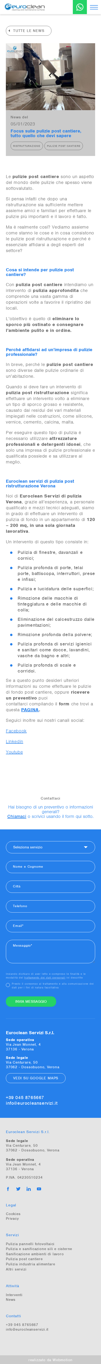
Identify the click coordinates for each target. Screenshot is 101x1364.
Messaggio (22, 945)
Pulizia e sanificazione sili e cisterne (39, 1249)
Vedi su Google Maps (35, 1078)
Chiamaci (16, 816)
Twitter (18, 1189)
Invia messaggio (31, 1001)
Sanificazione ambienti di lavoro (35, 1254)
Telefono (20, 906)
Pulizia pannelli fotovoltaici (30, 1244)
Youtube (14, 752)
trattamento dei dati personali (44, 977)
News (11, 1299)
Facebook (16, 731)
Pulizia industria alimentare (30, 1264)
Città (17, 886)
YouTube (39, 1189)
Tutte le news (28, 30)
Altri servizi (16, 1269)
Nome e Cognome (28, 866)
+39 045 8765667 (25, 1097)
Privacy (12, 1218)
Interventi (14, 1295)
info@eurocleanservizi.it (31, 1103)
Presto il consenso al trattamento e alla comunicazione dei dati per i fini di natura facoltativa (53, 985)
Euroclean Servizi (33, 7)
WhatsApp (80, 7)
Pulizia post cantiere (24, 1259)
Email (17, 926)
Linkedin (14, 741)
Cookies (13, 1214)
